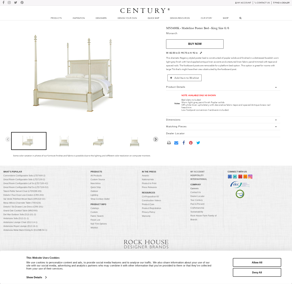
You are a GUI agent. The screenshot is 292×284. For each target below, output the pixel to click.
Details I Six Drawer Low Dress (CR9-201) (23, 207)
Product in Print (149, 183)
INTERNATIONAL (198, 179)
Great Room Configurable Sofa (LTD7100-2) (24, 179)
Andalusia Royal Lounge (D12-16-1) (20, 226)
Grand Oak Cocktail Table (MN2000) (20, 210)
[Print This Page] (169, 142)
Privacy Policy (148, 212)
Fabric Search (97, 216)
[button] (28, 141)
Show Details (34, 277)
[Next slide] (155, 139)
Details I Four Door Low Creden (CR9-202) (23, 195)
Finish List (95, 220)
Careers (194, 188)
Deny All (257, 272)
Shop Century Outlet (100, 199)
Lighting (94, 195)
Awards (145, 175)
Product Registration (151, 208)
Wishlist (94, 228)
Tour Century (196, 200)
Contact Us (195, 192)
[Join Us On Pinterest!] (22, 2)
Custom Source (98, 179)
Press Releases (149, 187)
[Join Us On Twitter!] (15, 2)
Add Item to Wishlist (186, 77)
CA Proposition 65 (150, 196)
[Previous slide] (8, 139)
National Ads (148, 179)
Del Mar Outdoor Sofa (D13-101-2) (19, 214)
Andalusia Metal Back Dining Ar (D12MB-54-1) (25, 230)
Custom (94, 212)
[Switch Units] (201, 53)
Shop (225, 18)
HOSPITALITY (197, 175)
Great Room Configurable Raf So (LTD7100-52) (25, 187)
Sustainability (196, 212)
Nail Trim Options (99, 224)
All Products (96, 175)
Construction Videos (151, 200)
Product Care (148, 204)
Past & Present (197, 204)
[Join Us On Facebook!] (3, 2)
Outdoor (94, 191)
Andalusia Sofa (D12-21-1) (16, 218)
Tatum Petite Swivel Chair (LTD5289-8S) (22, 191)
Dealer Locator (197, 196)
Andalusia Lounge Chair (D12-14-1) (20, 222)
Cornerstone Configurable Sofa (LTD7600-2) (24, 175)
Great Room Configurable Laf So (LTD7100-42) (25, 183)
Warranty (146, 216)
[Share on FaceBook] (184, 142)
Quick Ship (153, 18)
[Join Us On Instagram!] (9, 2)
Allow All (257, 262)
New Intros (96, 183)
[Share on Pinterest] (191, 142)
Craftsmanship (197, 208)
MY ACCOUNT (197, 172)
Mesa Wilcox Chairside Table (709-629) (22, 203)
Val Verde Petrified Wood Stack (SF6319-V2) (24, 199)
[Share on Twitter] (198, 142)
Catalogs (95, 208)
